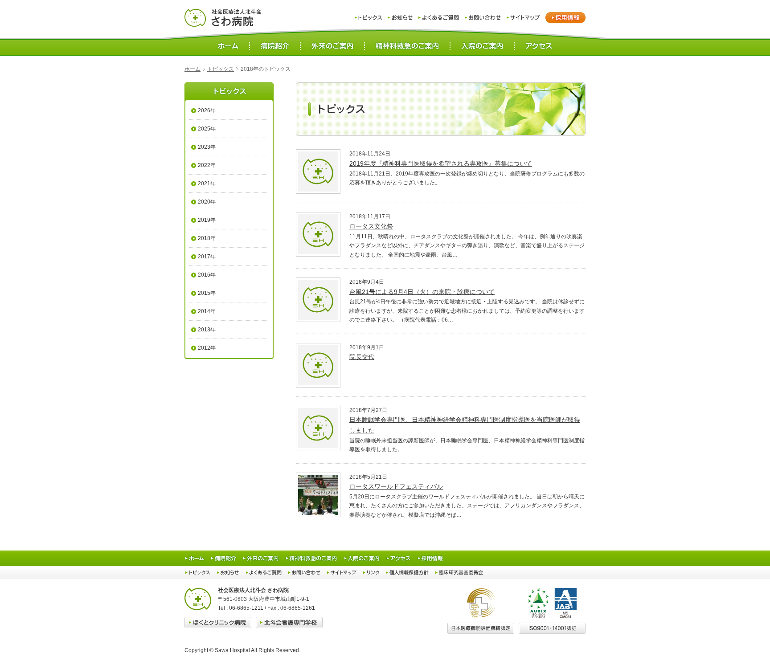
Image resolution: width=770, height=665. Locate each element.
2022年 (207, 165)
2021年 (207, 183)
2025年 (207, 129)
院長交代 (361, 356)
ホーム (192, 69)
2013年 (207, 329)
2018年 (207, 238)
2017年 (207, 256)
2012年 (207, 348)
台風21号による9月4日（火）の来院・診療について (422, 291)
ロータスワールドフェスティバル (396, 486)
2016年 (207, 275)
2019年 (207, 220)
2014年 (207, 311)
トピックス (220, 69)
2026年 (207, 110)
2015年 (207, 293)
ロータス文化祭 (371, 226)
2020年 (207, 202)
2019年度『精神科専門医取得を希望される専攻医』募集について (440, 163)
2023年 (207, 147)
